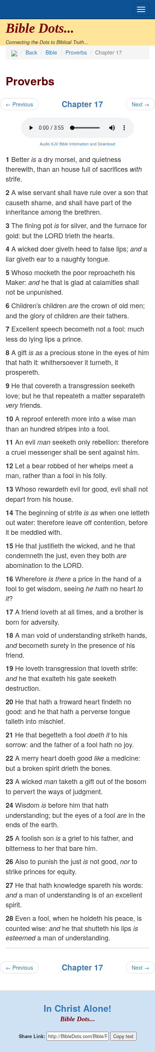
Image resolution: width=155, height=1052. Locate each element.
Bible (51, 52)
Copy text (123, 1036)
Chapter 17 (82, 103)
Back (31, 52)
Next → (140, 104)
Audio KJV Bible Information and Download (77, 144)
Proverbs (76, 52)
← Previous (19, 104)
